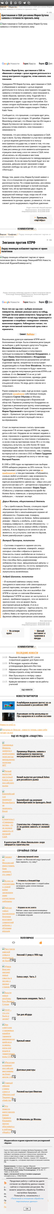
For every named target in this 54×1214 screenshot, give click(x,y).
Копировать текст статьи (29, 3)
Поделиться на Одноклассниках (11, 3)
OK (27, 1209)
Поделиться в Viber (20, 3)
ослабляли (18, 394)
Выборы (30, 334)
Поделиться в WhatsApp (15, 3)
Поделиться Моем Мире (6, 3)
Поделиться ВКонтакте (2, 3)
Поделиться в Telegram (24, 3)
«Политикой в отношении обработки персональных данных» (27, 1200)
